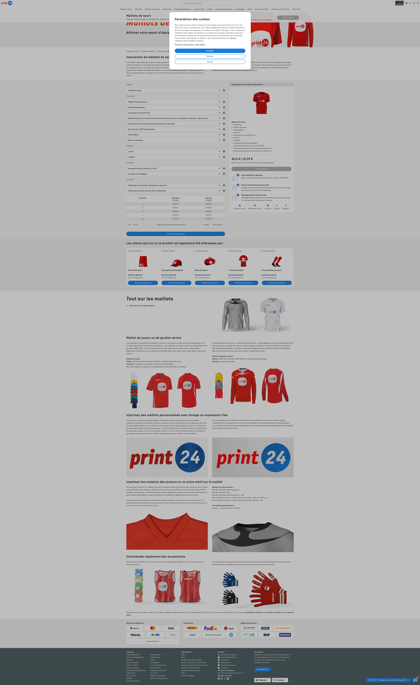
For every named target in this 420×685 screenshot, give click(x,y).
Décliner (210, 56)
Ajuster (210, 62)
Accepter (210, 51)
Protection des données (184, 44)
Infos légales (200, 44)
